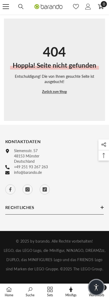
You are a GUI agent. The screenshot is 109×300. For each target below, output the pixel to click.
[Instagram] (27, 189)
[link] (30, 292)
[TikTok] (45, 189)
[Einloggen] (88, 7)
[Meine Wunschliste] (76, 7)
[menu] (6, 6)
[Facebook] (10, 189)
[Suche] (21, 6)
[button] (96, 287)
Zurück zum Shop (54, 92)
